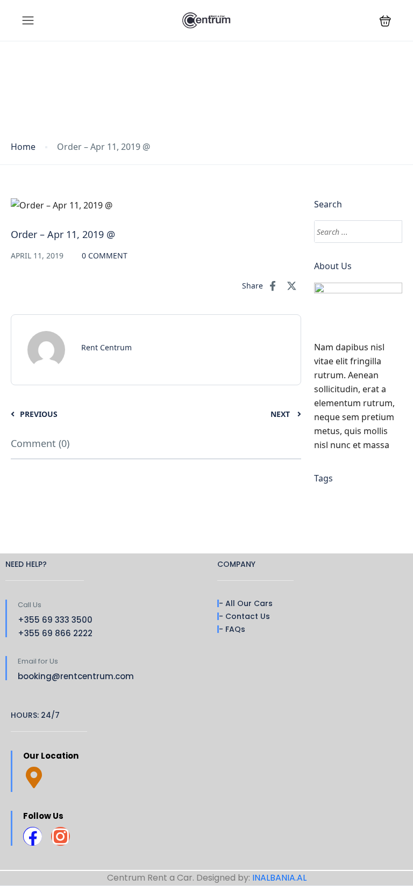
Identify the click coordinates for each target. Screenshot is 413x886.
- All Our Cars (246, 603)
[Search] (389, 231)
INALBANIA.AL (279, 877)
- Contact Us (244, 616)
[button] (385, 21)
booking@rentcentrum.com (76, 676)
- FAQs (232, 629)
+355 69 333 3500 (55, 619)
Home (23, 147)
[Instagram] (60, 836)
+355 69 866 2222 (55, 633)
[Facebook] (32, 836)
